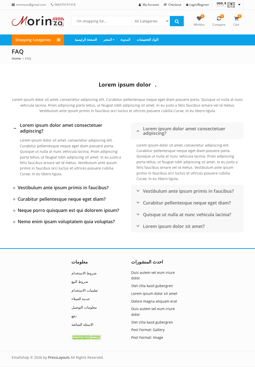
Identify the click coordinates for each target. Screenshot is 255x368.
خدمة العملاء (80, 298)
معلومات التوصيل (84, 307)
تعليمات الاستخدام (84, 290)
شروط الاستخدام (84, 273)
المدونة (125, 39)
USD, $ (221, 3)
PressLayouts (59, 357)
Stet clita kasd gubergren (152, 285)
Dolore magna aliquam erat (154, 301)
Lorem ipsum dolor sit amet (154, 293)
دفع (73, 316)
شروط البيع (79, 281)
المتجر (108, 39)
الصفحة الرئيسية (86, 39)
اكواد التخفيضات (148, 39)
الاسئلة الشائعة (82, 324)
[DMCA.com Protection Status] (86, 337)
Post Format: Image (147, 337)
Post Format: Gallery (148, 329)
